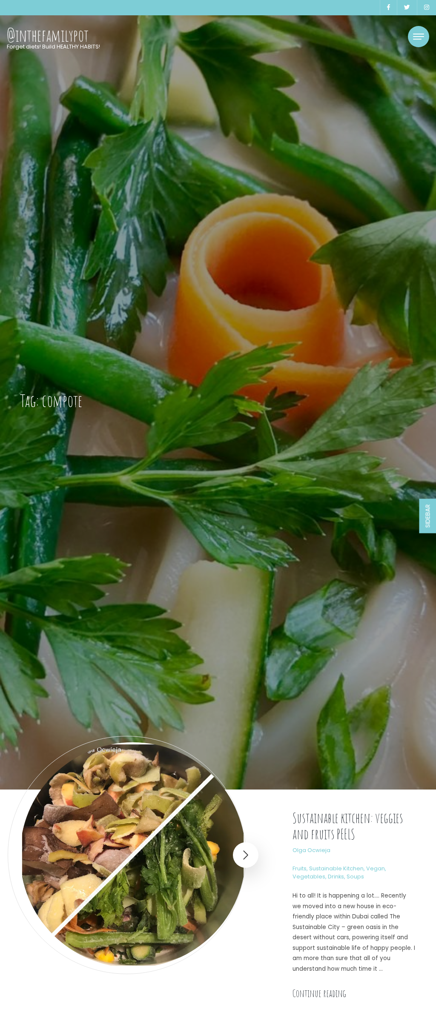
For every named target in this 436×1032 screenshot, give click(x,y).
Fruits (300, 868)
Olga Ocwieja (311, 850)
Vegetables (309, 876)
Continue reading (319, 993)
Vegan (375, 868)
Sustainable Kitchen (336, 868)
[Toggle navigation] (418, 36)
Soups (355, 876)
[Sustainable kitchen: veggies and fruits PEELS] (133, 855)
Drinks (336, 876)
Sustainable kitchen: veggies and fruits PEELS (348, 826)
